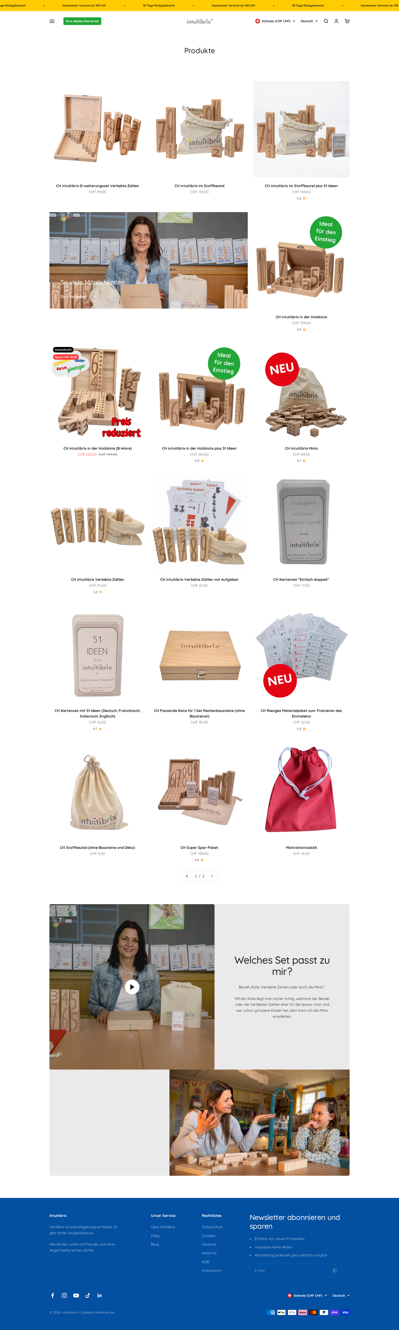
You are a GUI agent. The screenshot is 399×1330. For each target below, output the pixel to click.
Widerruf (209, 1253)
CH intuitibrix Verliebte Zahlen (97, 579)
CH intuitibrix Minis (301, 448)
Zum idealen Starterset (82, 21)
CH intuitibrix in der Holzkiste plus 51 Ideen (199, 448)
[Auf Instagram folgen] (64, 1295)
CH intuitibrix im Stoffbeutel (199, 185)
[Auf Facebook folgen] (52, 1295)
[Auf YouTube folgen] (76, 1295)
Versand (209, 1244)
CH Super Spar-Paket (199, 847)
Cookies (208, 1235)
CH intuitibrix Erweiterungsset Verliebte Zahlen (97, 185)
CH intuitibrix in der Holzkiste (301, 317)
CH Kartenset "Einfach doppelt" (301, 579)
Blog (155, 1244)
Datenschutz (212, 1227)
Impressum (211, 1270)
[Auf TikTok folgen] (88, 1295)
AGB (205, 1261)
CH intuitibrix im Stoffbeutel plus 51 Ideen (301, 185)
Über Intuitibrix (163, 1227)
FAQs (155, 1235)
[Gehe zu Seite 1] (187, 876)
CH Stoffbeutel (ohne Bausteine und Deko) (97, 847)
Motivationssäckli (301, 847)
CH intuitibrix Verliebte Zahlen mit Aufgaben (199, 579)
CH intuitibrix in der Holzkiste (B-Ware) (97, 448)
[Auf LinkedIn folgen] (100, 1295)
